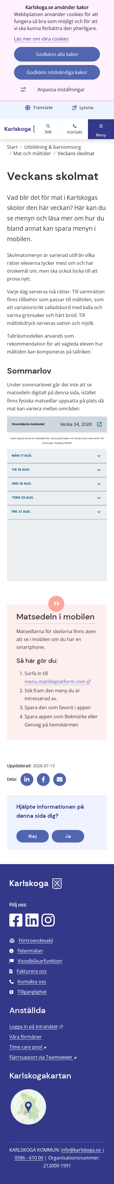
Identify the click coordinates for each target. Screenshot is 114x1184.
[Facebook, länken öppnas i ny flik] (43, 777)
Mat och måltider (32, 153)
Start (12, 147)
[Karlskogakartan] (28, 1124)
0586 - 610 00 (29, 1158)
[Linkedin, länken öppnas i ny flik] (27, 777)
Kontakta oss (32, 981)
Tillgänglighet (32, 992)
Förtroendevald (36, 940)
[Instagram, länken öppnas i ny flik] (48, 924)
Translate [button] (43, 107)
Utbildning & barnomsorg (52, 147)
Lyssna (87, 107)
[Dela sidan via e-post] (60, 777)
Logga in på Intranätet (36, 1026)
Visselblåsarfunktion (40, 961)
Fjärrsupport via (43, 1057)
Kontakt (74, 132)
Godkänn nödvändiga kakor (57, 72)
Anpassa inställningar (61, 89)
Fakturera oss (32, 971)
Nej (32, 836)
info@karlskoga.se (81, 1150)
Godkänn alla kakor (57, 54)
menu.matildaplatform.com (58, 681)
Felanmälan (30, 950)
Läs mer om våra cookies (41, 39)
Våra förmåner (25, 1037)
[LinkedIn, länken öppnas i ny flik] (32, 924)
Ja (68, 836)
